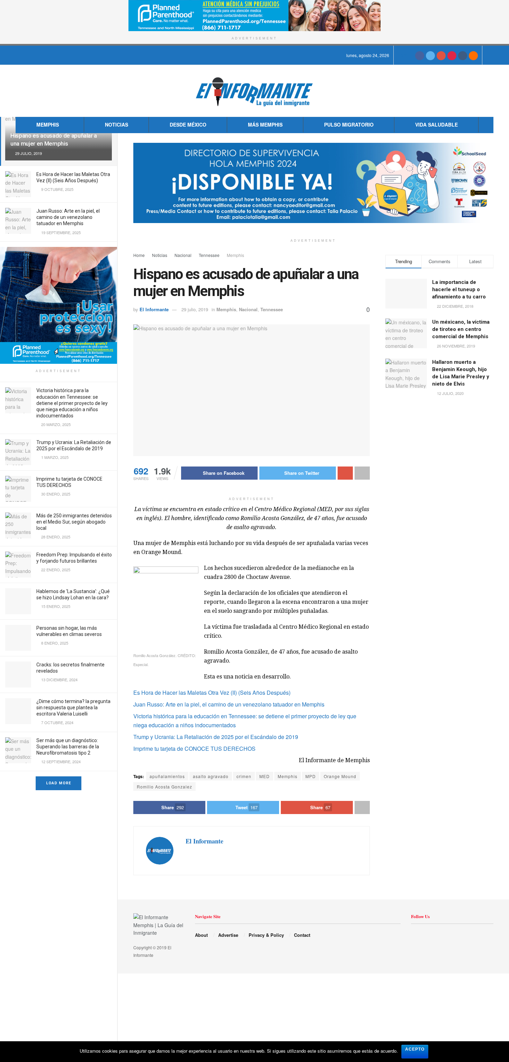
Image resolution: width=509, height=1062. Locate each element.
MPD (310, 776)
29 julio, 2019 (194, 309)
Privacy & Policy (266, 935)
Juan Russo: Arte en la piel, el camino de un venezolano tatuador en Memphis (68, 217)
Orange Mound (340, 776)
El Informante (154, 309)
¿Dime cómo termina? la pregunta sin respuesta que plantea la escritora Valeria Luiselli (73, 708)
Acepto (415, 1049)
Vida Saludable (436, 124)
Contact (302, 935)
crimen (243, 776)
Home (139, 255)
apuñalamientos (167, 776)
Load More (58, 783)
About (201, 935)
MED (264, 776)
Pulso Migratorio (349, 124)
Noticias (116, 124)
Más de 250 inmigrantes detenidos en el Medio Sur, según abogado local (74, 522)
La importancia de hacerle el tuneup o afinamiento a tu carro (459, 289)
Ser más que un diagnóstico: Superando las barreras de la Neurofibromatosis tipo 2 (67, 747)
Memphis (47, 124)
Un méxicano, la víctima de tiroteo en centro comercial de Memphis (461, 329)
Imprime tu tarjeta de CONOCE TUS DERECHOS (194, 748)
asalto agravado (211, 776)
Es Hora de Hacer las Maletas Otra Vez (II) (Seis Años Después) (212, 692)
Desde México (188, 124)
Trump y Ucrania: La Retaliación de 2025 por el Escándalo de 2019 (215, 737)
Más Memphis (265, 124)
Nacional (183, 255)
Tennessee (209, 255)
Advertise (228, 935)
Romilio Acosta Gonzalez (164, 786)
